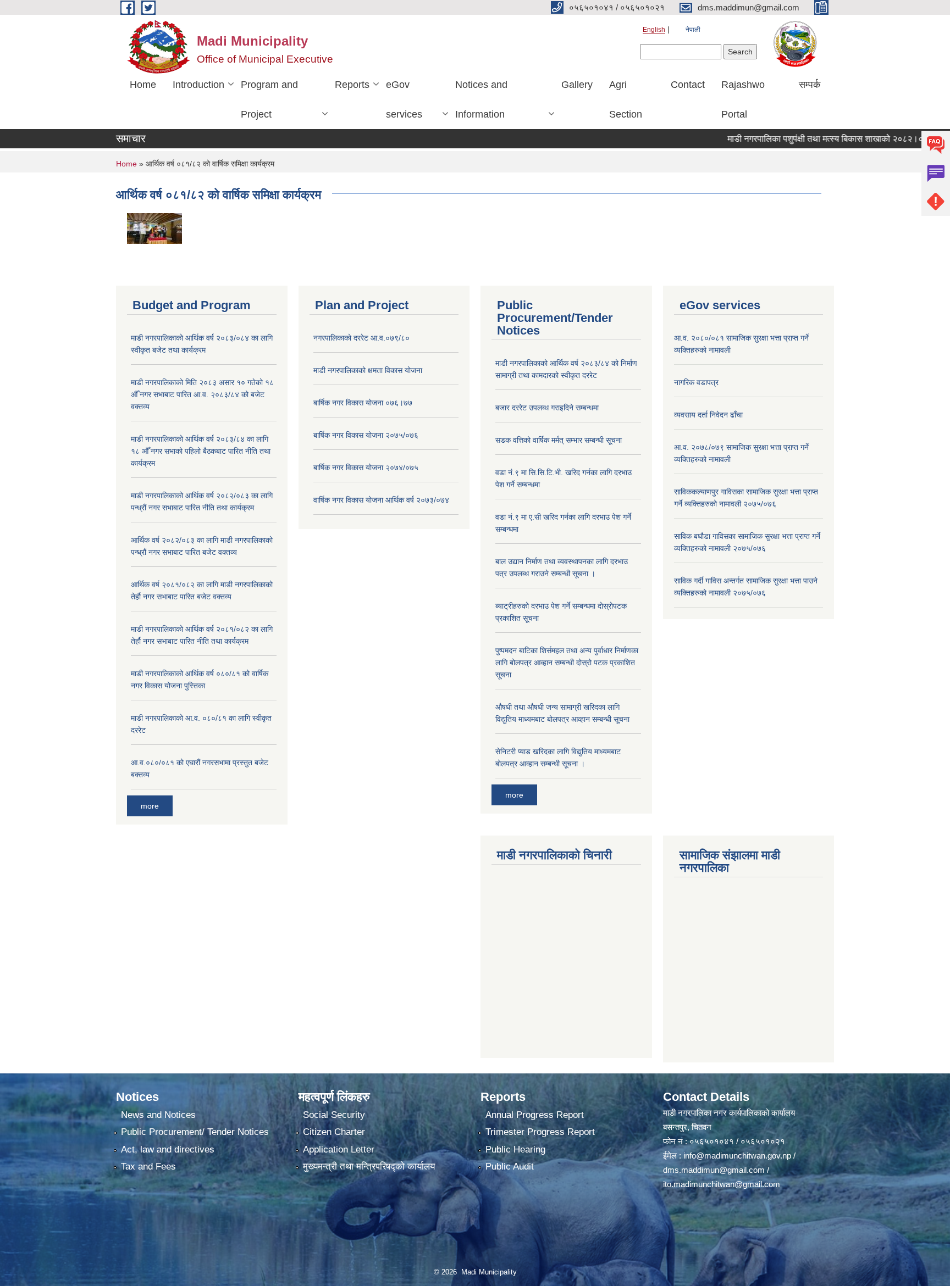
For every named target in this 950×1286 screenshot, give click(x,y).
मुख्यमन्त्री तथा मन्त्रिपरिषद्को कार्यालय (369, 1166)
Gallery (577, 84)
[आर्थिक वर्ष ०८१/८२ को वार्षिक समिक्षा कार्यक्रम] (154, 227)
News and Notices (158, 1115)
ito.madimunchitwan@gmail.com (721, 1184)
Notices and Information (481, 99)
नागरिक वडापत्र (696, 382)
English (654, 30)
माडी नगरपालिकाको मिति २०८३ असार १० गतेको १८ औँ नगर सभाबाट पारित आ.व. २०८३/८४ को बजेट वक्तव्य (202, 394)
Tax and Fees (148, 1166)
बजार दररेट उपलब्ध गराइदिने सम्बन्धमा (547, 407)
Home (143, 84)
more (150, 805)
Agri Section (625, 99)
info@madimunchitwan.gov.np (737, 1155)
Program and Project (269, 99)
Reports (352, 84)
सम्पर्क (809, 84)
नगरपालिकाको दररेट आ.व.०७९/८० (361, 337)
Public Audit (509, 1166)
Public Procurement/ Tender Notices (195, 1132)
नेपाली (693, 30)
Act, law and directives (167, 1149)
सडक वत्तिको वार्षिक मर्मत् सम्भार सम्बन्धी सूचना (558, 440)
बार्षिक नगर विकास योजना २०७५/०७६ (365, 435)
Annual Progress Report (534, 1115)
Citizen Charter (334, 1132)
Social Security (334, 1115)
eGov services (404, 99)
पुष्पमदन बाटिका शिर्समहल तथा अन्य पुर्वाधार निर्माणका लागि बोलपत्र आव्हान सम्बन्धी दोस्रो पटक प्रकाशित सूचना (566, 662)
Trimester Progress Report (540, 1132)
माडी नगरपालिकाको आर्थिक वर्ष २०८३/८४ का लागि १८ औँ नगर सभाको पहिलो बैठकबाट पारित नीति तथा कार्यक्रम (200, 451)
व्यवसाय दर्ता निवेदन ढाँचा (708, 414)
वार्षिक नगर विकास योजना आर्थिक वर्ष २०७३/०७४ (381, 500)
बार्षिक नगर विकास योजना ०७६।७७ (362, 402)
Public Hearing (515, 1149)
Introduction (198, 84)
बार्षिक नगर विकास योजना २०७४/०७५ (365, 467)
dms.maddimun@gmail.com (714, 1169)
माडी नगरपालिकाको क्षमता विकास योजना (367, 370)
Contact (688, 84)
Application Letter (338, 1149)
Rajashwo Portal (743, 99)
